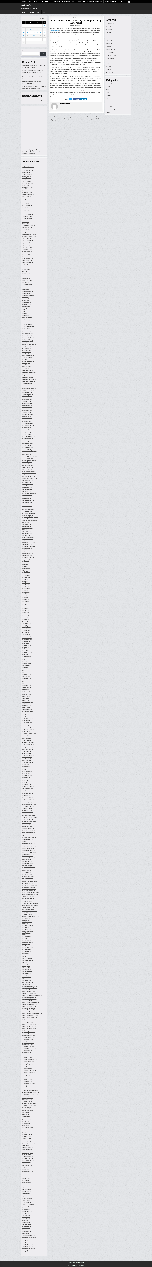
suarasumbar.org (27, 638)
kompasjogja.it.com (27, 256)
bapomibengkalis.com (28, 1076)
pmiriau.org (25, 698)
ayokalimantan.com (27, 170)
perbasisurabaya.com (28, 540)
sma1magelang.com (27, 447)
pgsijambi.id (25, 562)
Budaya (108, 92)
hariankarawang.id (27, 330)
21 (37, 35)
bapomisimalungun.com (29, 1055)
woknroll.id (25, 1213)
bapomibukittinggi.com (28, 1065)
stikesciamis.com (27, 408)
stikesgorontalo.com (28, 414)
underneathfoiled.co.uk (28, 832)
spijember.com (26, 427)
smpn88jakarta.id (27, 724)
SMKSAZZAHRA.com (28, 907)
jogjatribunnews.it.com (28, 231)
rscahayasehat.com (27, 467)
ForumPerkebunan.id (28, 1140)
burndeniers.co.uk (27, 812)
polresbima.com (26, 498)
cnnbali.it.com (26, 288)
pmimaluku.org (26, 694)
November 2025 (110, 49)
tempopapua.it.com (27, 266)
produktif (109, 107)
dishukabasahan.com (28, 1242)
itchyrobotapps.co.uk (28, 1160)
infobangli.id (25, 310)
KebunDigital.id (26, 1129)
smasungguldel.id (27, 357)
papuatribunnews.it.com (29, 236)
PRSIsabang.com (26, 955)
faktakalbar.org (26, 678)
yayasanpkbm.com (27, 515)
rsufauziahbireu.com (28, 474)
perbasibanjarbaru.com (28, 542)
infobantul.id (25, 315)
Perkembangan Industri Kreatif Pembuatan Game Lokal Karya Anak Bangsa (32, 76)
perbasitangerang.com (28, 551)
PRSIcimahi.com (26, 977)
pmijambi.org (26, 691)
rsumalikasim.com (27, 469)
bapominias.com (26, 1052)
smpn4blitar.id (26, 720)
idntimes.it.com (26, 267)
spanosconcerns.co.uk (28, 834)
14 (37, 32)
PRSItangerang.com (27, 960)
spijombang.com (26, 429)
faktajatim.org (26, 676)
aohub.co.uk (25, 1173)
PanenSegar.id (26, 1123)
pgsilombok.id (26, 570)
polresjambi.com (27, 489)
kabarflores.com (26, 196)
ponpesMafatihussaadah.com (30, 1002)
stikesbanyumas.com (28, 397)
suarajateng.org (26, 632)
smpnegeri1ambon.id (28, 726)
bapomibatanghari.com (28, 1083)
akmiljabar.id (25, 592)
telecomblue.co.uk (27, 836)
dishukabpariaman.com (28, 1250)
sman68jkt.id (25, 354)
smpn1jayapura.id (27, 738)
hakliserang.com (26, 773)
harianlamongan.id (27, 333)
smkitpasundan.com (27, 876)
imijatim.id (25, 597)
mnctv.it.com (25, 282)
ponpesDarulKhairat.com (29, 989)
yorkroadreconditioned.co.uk (30, 846)
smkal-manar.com (27, 872)
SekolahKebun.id (27, 1134)
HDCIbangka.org (27, 922)
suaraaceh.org (26, 621)
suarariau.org (26, 634)
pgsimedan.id (26, 568)
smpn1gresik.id (26, 737)
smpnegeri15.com (27, 1099)
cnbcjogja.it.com (26, 238)
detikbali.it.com (26, 253)
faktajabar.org (26, 672)
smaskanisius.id (26, 350)
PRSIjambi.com (26, 969)
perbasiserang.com (27, 550)
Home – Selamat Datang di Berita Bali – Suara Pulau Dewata (59, 2)
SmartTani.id (25, 1112)
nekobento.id (26, 1209)
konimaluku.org (26, 650)
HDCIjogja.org (26, 927)
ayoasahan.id (25, 299)
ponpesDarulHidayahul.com (30, 1000)
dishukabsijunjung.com (28, 1248)
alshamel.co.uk (26, 1162)
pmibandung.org (26, 705)
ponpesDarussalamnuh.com (30, 1021)
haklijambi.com (26, 779)
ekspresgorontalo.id (28, 324)
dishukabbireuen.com (28, 1241)
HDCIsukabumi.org (27, 942)
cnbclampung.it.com (27, 242)
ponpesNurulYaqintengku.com (30, 1030)
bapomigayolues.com (28, 1039)
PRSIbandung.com (27, 971)
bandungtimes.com (27, 187)
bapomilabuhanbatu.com (29, 1048)
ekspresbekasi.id (27, 317)
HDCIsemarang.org (27, 947)
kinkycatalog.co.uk (27, 863)
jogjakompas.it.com (27, 227)
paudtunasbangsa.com (28, 868)
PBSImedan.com (26, 526)
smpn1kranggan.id (27, 747)
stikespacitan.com (27, 383)
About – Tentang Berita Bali (36, 2)
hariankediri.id (26, 332)
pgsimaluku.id (26, 572)
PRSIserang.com (26, 962)
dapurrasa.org (26, 1195)
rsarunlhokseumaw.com (29, 473)
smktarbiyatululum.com (29, 880)
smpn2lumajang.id (27, 716)
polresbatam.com (27, 495)
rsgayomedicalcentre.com (29, 478)
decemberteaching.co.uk (29, 821)
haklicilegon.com (27, 771)
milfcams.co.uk (26, 1164)
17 (23, 35)
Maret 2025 (109, 72)
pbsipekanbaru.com (27, 537)
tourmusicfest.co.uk (27, 788)
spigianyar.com (26, 421)
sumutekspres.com (27, 189)
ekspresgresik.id (27, 322)
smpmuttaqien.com (27, 1096)
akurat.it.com (26, 201)
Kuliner (108, 104)
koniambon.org (26, 656)
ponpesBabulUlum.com (28, 1008)
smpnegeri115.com (27, 1098)
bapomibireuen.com (28, 1037)
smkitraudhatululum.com (29, 889)
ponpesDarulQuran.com (29, 1011)
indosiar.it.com (26, 275)
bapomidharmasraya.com (29, 1059)
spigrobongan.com (27, 423)
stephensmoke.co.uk (28, 799)
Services (32, 12)
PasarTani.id (25, 1125)
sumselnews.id (26, 165)
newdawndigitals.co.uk (28, 857)
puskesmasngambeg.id (28, 381)
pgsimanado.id (26, 573)
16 (44, 32)
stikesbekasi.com (27, 399)
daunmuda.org (26, 1228)
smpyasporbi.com (27, 1109)
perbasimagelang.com (28, 546)
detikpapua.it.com (27, 251)
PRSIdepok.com (26, 980)
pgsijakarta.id (26, 566)
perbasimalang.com (27, 553)
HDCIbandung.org (27, 934)
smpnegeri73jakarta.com (29, 1105)
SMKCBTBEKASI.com (28, 896)
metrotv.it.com (26, 269)
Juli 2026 (108, 26)
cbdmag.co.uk (26, 1186)
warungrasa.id (26, 1200)
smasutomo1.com (27, 452)
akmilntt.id (25, 581)
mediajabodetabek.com (28, 194)
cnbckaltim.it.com (27, 244)
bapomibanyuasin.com (28, 1066)
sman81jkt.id (25, 365)
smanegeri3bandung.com (29, 451)
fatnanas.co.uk (26, 841)
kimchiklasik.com (27, 1211)
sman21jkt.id (25, 368)
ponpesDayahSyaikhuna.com (30, 1015)
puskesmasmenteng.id (28, 376)
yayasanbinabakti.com (28, 867)
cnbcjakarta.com (26, 181)
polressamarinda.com (28, 491)
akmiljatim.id (25, 595)
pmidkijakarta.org (27, 687)
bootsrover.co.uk (27, 810)
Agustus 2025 (110, 58)
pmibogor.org (26, 707)
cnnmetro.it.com (26, 286)
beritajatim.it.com (27, 216)
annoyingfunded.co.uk (28, 806)
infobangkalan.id (26, 308)
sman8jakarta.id (26, 346)
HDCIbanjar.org (26, 944)
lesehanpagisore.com (28, 1206)
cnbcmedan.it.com (27, 245)
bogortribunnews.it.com (29, 225)
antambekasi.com (27, 506)
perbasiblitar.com (27, 544)
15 (40, 32)
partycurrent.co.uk (27, 793)
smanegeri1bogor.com (28, 441)
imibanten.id (25, 603)
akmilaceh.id (25, 590)
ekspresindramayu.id (28, 326)
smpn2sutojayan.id (27, 718)
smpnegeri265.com (27, 1101)
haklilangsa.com (26, 766)
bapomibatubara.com (28, 1046)
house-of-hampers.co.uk (29, 837)
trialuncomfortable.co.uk (29, 801)
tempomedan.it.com (27, 262)
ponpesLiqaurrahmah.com (29, 1006)
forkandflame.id (26, 1224)
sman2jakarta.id (26, 352)
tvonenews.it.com (27, 280)
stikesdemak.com (27, 410)
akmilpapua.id (26, 577)
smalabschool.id (26, 348)
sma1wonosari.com (27, 465)
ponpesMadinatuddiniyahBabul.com (32, 995)
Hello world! (27, 102)
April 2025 (109, 69)
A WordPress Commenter (31, 100)
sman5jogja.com (26, 454)
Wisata (108, 112)
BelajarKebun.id (26, 1136)
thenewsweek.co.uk (27, 825)
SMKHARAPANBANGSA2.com (30, 916)
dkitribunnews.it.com (28, 233)
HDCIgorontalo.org (27, 931)
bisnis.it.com (25, 222)
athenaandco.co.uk (27, 1187)
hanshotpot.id (26, 1217)
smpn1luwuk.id (26, 751)
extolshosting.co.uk (27, 1156)
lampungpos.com (27, 190)
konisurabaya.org (27, 660)
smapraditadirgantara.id (29, 344)
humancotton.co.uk (27, 856)
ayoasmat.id (25, 300)
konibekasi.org (26, 641)
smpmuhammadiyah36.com (30, 1094)
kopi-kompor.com (27, 1198)
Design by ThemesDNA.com (76, 1265)
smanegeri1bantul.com (28, 440)
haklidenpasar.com (27, 770)
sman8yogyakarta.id (28, 355)
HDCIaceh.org (26, 918)
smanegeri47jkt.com (28, 463)
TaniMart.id (25, 1121)
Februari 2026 (110, 40)
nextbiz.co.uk (26, 1169)
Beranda (24, 2)
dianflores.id (25, 431)
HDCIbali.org (26, 920)
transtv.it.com (26, 273)
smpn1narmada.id (27, 757)
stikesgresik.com (27, 418)
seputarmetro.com (27, 198)
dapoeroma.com (26, 1202)
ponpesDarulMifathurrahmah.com (32, 1013)
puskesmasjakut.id (27, 370)
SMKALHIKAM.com (27, 912)
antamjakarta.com (27, 504)
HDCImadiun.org (27, 951)
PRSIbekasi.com (26, 973)
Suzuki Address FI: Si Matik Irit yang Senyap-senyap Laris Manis (76, 21)
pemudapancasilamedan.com (30, 168)
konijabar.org (26, 647)
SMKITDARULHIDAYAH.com (30, 903)
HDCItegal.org (26, 945)
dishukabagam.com (27, 1246)
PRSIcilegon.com (27, 958)
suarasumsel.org (27, 639)
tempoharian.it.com (27, 260)
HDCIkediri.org (26, 949)
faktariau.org (26, 680)
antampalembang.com (28, 509)
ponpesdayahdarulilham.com (30, 1024)
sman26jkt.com (26, 434)
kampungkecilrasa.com (28, 1207)
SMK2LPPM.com (27, 914)
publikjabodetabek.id (28, 167)
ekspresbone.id (26, 319)
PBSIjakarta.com (26, 522)
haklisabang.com (26, 768)
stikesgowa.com (26, 416)
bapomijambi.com (27, 1085)
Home (44, 12)
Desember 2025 (110, 46)
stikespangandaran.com (29, 388)
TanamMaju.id (26, 1131)
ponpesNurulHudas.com (29, 993)
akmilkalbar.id (26, 583)
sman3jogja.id (26, 363)
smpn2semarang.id (27, 711)
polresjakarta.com (27, 480)
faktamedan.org (26, 663)
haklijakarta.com (26, 764)
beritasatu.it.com (27, 218)
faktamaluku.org (26, 683)
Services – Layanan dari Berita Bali (113, 2)
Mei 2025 (108, 67)
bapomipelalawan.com (28, 1077)
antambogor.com (27, 507)
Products (24, 12)
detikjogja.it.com (27, 249)
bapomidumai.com (27, 1079)
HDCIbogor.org (26, 936)
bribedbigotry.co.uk (27, 1153)
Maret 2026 (109, 38)
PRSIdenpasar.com (27, 956)
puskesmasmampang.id (28, 372)
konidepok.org (26, 658)
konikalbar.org (26, 661)
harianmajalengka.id (28, 337)
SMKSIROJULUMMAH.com (30, 905)
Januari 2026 (110, 43)
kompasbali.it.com (27, 255)
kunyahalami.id (26, 1231)
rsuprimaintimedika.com (29, 471)
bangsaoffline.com (27, 174)
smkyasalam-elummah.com (29, 881)
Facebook (77, 99)
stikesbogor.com (27, 403)
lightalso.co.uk (26, 795)
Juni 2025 (109, 64)
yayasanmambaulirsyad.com (30, 517)
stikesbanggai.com (27, 394)
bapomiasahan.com (27, 1044)
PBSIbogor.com (26, 524)
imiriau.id (25, 617)
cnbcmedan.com (26, 176)
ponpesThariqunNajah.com (30, 1010)
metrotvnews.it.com (28, 277)
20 (34, 35)
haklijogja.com (26, 777)
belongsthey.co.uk (27, 808)
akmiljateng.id (26, 594)
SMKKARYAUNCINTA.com (29, 911)
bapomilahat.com (27, 1068)
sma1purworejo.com (28, 458)
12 (30, 32)
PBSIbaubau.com (27, 533)
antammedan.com (27, 511)
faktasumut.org (26, 685)
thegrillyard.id (26, 1222)
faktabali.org (25, 667)
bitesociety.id (26, 1219)
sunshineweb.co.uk (27, 1171)
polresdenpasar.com (28, 485)
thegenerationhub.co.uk (29, 852)
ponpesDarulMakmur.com (29, 1028)
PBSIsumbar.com (27, 531)
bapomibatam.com (27, 1081)
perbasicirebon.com (28, 557)
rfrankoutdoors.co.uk (28, 848)
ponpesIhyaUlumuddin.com (30, 986)
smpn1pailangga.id (27, 762)
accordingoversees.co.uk (29, 804)
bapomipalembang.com (28, 1072)
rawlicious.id (25, 1233)
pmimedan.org (26, 700)
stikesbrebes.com (27, 405)
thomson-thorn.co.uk (28, 828)
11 (27, 32)
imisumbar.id (26, 614)
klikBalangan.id (26, 302)
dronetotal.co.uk (26, 792)
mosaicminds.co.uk (27, 1165)
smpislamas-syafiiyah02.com (30, 1090)
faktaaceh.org (26, 669)
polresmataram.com (28, 500)
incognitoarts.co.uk (27, 1158)
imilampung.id (26, 619)
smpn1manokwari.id (28, 755)
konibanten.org (26, 645)
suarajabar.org (26, 628)
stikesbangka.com (27, 396)
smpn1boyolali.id (27, 735)
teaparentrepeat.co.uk (28, 850)
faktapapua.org (26, 682)
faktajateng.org (26, 674)
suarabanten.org (26, 623)
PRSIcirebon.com (27, 978)
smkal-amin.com (26, 870)
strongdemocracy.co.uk (28, 790)
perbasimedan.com (27, 539)
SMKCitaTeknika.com (28, 909)
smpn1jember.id (26, 740)
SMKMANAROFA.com (28, 898)
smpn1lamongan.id (27, 749)
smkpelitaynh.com (27, 883)
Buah (107, 89)
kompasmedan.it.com (28, 258)
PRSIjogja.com (26, 966)
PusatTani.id (25, 1114)
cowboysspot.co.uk (27, 819)
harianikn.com (26, 185)
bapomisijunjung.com (28, 1063)
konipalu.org (25, 654)
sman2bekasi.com (27, 462)
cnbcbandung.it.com (27, 240)
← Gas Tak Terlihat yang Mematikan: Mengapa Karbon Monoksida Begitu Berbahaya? (60, 119)
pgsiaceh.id (25, 561)
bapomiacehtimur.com (28, 1035)
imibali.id (24, 605)
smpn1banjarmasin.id (28, 729)
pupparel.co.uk (26, 1189)
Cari (23, 50)
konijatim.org (26, 649)
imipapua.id (25, 612)
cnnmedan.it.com (27, 284)
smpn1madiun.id (26, 753)
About (38, 12)
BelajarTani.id (26, 1116)
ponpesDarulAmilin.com (29, 1026)
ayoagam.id (25, 297)
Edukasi (108, 95)
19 (30, 35)
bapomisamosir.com (28, 1054)
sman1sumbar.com (27, 438)
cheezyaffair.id (26, 1226)
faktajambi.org (26, 671)
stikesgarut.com (26, 412)
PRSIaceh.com (26, 953)
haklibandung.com (27, 781)
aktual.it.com (25, 200)
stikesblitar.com (26, 401)
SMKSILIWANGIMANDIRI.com (30, 892)
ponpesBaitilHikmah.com (29, 999)
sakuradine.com (26, 1215)
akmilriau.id (25, 579)
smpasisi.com (26, 1088)
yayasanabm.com (27, 518)
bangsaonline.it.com (27, 214)
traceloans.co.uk (26, 823)
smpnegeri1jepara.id (28, 742)
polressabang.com (27, 484)
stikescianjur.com (27, 407)
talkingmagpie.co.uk (28, 854)
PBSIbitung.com (26, 535)
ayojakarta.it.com (27, 211)
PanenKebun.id (26, 1142)
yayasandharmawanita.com (29, 520)
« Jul (23, 45)
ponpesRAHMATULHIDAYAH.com (31, 1019)
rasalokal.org (26, 1193)
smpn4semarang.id (27, 713)
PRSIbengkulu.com (27, 964)
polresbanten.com (27, 487)
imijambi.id (25, 606)
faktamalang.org (26, 665)
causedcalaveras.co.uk (28, 1151)
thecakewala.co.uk (27, 826)
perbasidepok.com (27, 555)
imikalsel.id (25, 610)
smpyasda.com (26, 1107)
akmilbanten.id (26, 588)
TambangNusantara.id (28, 1143)
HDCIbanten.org (26, 923)
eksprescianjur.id (27, 321)
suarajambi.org (26, 627)
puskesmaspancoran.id (28, 374)
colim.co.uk (25, 1167)
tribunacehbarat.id (27, 291)
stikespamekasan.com (28, 385)
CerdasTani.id (26, 1118)
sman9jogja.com (26, 449)
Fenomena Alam (110, 101)
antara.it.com (25, 203)
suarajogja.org (26, 625)
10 (24, 32)
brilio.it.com (25, 223)
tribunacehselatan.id (28, 295)
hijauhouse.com (26, 1230)
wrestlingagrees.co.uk (28, 830)
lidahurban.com (26, 1191)
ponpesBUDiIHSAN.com (29, 1022)
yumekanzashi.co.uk (28, 839)
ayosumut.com (26, 172)
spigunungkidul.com (28, 425)
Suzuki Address (54, 30)
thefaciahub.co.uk (27, 865)
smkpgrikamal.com (27, 878)
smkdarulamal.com (27, 874)
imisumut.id (25, 616)
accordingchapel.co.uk (28, 802)
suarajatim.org (26, 630)
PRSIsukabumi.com (27, 982)
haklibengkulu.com (27, 775)
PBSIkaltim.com (26, 529)
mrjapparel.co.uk (27, 861)
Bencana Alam (110, 83)
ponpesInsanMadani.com (29, 997)
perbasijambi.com (27, 548)
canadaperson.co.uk (27, 814)
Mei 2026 (108, 32)
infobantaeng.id (26, 313)
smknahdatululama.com (28, 887)
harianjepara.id (26, 328)
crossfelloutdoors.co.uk (29, 845)
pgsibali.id (25, 564)
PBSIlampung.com (27, 528)
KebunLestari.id (26, 1120)
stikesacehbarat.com (28, 390)
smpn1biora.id (26, 731)
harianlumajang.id (27, 335)
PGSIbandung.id (26, 559)
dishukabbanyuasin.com (29, 1252)
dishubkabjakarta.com (28, 1235)
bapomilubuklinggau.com (29, 1070)
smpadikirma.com (27, 1087)
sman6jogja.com (26, 445)
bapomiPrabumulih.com (29, 1074)
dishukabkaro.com (27, 1244)
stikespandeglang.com (28, 386)
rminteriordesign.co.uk (28, 1176)
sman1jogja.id (26, 359)
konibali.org (25, 643)
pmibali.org (25, 689)
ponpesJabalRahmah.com (29, 988)
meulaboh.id (25, 289)
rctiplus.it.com (26, 278)
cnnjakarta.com (26, 179)
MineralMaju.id (26, 1145)
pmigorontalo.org (27, 693)
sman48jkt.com (26, 432)
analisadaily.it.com (27, 205)
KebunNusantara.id (27, 1127)
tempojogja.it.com (27, 264)
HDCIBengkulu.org (27, 925)
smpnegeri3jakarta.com (29, 1103)
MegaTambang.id (27, 1149)
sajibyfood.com (26, 1197)
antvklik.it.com (26, 209)
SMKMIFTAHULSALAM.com (30, 891)
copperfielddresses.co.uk (29, 817)
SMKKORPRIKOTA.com (28, 901)
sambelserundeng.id (28, 1204)
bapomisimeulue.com (28, 1043)
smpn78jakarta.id (27, 722)
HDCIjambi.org (26, 933)
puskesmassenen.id (27, 377)
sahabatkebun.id (26, 1138)
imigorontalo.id (26, 601)
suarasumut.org (26, 636)
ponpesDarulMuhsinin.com (30, 991)
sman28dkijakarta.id (28, 361)
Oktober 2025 (110, 52)
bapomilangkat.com (27, 1050)
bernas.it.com (26, 220)
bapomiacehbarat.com (28, 1032)
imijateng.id (25, 599)
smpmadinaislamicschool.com (30, 1092)
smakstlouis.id (26, 342)
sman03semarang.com (28, 436)
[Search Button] (129, 2)
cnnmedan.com (26, 178)
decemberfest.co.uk (27, 1175)
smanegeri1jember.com (29, 460)
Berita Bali (26, 5)
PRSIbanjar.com (26, 984)
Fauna (107, 98)
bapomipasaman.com (28, 1061)
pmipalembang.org (27, 702)
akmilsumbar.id (26, 575)
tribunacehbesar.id (27, 293)
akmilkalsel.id (26, 584)
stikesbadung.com (27, 392)
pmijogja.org (25, 704)
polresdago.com (26, 482)
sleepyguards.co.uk (27, 797)
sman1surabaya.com (28, 443)
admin (72, 25)
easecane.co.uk (26, 1154)
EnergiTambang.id (27, 1147)
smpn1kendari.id (27, 746)
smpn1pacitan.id (26, 759)
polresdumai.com (27, 502)
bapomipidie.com (27, 1041)
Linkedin (84, 99)
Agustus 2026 (110, 23)
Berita (76, 18)
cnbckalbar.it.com (27, 247)
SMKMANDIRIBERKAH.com (30, 894)
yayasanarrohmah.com (28, 513)
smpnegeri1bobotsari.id (29, 733)
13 (34, 32)
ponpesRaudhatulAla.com (29, 1004)
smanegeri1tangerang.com (29, 456)
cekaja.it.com (25, 229)
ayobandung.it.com (27, 212)
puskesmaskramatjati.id (29, 379)
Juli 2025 (108, 61)
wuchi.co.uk (25, 1180)
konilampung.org (27, 652)
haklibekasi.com (26, 782)
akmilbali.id (25, 586)
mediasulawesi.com (27, 192)
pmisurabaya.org (27, 709)
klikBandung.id (26, 304)
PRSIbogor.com (26, 975)
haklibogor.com (26, 784)
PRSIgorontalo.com (27, 967)
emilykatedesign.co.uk (28, 843)
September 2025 (111, 55)
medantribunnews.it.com (29, 234)
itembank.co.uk (26, 1182)
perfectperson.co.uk (28, 786)
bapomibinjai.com (27, 1057)
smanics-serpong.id (27, 341)
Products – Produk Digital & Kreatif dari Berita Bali (89, 2)
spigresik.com (26, 420)
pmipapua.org (26, 696)
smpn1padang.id (26, 760)
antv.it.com (25, 207)
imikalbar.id (25, 608)
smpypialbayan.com (27, 1110)
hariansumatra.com (27, 183)
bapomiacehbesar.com (28, 1033)
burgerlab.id (25, 1220)
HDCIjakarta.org (26, 929)
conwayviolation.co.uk (28, 815)
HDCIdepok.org (26, 940)
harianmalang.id (26, 339)
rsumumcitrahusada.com (29, 476)
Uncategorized (110, 109)
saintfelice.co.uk (26, 859)
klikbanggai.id (26, 306)
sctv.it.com (25, 271)
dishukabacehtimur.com (29, 1239)
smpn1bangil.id (26, 727)
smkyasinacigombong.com (29, 885)
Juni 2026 (109, 29)
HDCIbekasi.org (26, 938)
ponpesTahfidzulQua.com (29, 1017)
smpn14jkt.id (25, 715)
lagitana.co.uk (26, 1178)
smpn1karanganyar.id (28, 744)
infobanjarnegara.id (27, 311)
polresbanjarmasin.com (29, 493)
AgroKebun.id (26, 1132)
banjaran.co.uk (26, 1184)
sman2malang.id (26, 366)
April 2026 (109, 35)
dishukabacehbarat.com (29, 1237)
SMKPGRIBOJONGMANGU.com (31, 900)
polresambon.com (27, 496)
